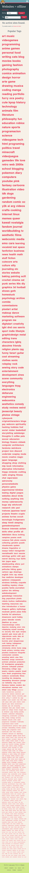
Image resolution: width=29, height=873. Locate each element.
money (5, 501)
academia (9, 757)
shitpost (10, 810)
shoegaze (12, 805)
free (3, 577)
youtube (7, 181)
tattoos (19, 739)
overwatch (19, 832)
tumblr (16, 724)
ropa (14, 742)
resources (14, 603)
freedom (21, 750)
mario (23, 702)
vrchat (15, 827)
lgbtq (18, 342)
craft (3, 643)
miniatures (14, 852)
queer (16, 218)
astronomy (7, 480)
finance (5, 528)
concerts (23, 789)
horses (16, 710)
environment (18, 704)
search (3, 760)
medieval (20, 760)
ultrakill (6, 810)
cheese (3, 842)
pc (7, 710)
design (6, 77)
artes (14, 720)
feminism (5, 659)
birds (20, 495)
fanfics (12, 794)
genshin (14, 542)
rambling (3, 838)
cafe (3, 702)
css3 (10, 842)
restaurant (23, 752)
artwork (20, 749)
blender (11, 619)
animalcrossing (11, 837)
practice (7, 805)
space (21, 247)
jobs (19, 850)
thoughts (6, 436)
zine (4, 606)
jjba (11, 789)
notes (23, 794)
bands (13, 750)
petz (3, 777)
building (23, 782)
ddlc (22, 853)
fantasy (7, 185)
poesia (21, 777)
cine (23, 627)
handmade (9, 807)
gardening (9, 197)
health (12, 254)
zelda (13, 832)
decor (14, 808)
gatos (13, 486)
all (22, 531)
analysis (21, 759)
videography (19, 714)
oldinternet (21, 818)
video (20, 189)
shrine (13, 648)
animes (5, 516)
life (17, 160)
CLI (16, 868)
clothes (6, 360)
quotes (9, 787)
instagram (16, 818)
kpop (12, 102)
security (8, 631)
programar (13, 730)
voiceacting (9, 790)
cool (4, 356)
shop (14, 462)
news (5, 254)
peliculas (6, 569)
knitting (21, 534)
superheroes (13, 797)
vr (20, 548)
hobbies (15, 427)
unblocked (11, 714)
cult (11, 843)
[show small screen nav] (27, 1)
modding (6, 585)
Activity (5, 10)
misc (18, 700)
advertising (12, 835)
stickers (12, 694)
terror (22, 765)
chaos (24, 812)
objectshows (7, 636)
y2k (4, 206)
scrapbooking (12, 770)
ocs (11, 98)
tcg (17, 850)
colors (11, 754)
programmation (22, 808)
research (6, 507)
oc (23, 202)
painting (15, 276)
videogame (9, 139)
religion (6, 349)
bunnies (5, 641)
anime (6, 48)
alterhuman (4, 784)
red (7, 847)
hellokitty (8, 683)
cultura (23, 742)
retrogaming (5, 716)
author (21, 747)
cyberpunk (7, 418)
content (13, 803)
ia (5, 815)
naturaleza (4, 850)
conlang (16, 800)
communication (21, 813)
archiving (23, 855)
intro (11, 574)
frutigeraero (19, 519)
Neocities (6, 865)
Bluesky (22, 865)
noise (22, 650)
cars (11, 243)
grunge (23, 680)
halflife (6, 853)
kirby (17, 757)
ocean (14, 622)
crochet (6, 280)
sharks (4, 696)
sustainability (14, 774)
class (22, 823)
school (6, 169)
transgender (20, 550)
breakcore (13, 652)
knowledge (14, 762)
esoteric (17, 795)
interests (14, 528)
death (9, 673)
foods (4, 650)
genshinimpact (11, 784)
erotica (11, 792)
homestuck (8, 294)
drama (22, 740)
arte (4, 81)
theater (9, 696)
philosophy (9, 119)
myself (13, 629)
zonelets (15, 655)
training (23, 820)
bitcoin (12, 737)
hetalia (21, 785)
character (13, 799)
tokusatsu (15, 855)
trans (14, 338)
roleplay (6, 363)
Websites (8, 6)
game (11, 81)
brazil (17, 764)
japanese (15, 510)
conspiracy (20, 762)
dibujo (24, 810)
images (21, 710)
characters (8, 342)
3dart (22, 790)
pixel (11, 641)
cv (12, 782)
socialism (8, 739)
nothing (6, 498)
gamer (24, 726)
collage (14, 669)
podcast (20, 666)
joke (7, 840)
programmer (5, 722)
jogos (8, 561)
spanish (5, 634)
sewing (6, 367)
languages (8, 385)
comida (6, 301)
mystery (14, 585)
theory (18, 797)
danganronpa (19, 641)
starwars (4, 706)
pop (9, 706)
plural (16, 759)
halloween (4, 759)
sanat (17, 808)
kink (12, 842)
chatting (7, 740)
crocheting (4, 782)
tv (22, 231)
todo (20, 820)
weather (8, 737)
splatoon (6, 580)
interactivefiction (17, 837)
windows (6, 582)
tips (25, 848)
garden (9, 782)
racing (11, 760)
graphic (18, 671)
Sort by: (4, 13)
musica (18, 86)
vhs (17, 750)
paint (11, 856)
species (14, 810)
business (19, 250)
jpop (25, 696)
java (7, 744)
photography (10, 69)
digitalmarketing (15, 769)
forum (23, 736)
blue (24, 673)
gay (4, 424)
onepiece (16, 792)
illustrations (6, 800)
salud (15, 737)
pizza (19, 611)
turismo (3, 770)
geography (19, 664)
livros (3, 698)
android (14, 698)
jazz (9, 704)
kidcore (9, 764)
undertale (6, 454)
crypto (22, 513)
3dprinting (20, 734)
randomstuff (16, 828)
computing (17, 706)
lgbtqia (15, 736)
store (10, 702)
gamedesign (7, 595)
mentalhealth (7, 553)
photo (16, 540)
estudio (21, 799)
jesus (7, 702)
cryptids (4, 790)
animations (6, 566)
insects (23, 728)
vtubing (16, 830)
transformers (10, 692)
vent (20, 687)
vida (3, 755)
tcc (18, 747)
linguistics (13, 548)
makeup (6, 312)
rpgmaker (22, 795)
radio (4, 474)
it (12, 436)
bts (11, 678)
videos (20, 206)
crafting (22, 471)
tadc (9, 845)
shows (6, 290)
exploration (20, 835)
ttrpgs (5, 471)
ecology (12, 718)
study (5, 407)
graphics (7, 287)
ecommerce (5, 694)
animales (4, 728)
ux (2, 800)
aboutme (7, 345)
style (17, 631)
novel (9, 700)
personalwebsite (10, 483)
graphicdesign (10, 334)
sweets (15, 813)
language (12, 459)
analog (15, 745)
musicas (19, 794)
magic (20, 456)
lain (3, 561)
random (7, 202)
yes (23, 739)
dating (15, 840)
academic (15, 790)
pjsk (10, 634)
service (8, 762)
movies (7, 61)
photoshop (7, 856)
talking (21, 787)
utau (17, 657)
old (12, 706)
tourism (16, 760)
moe (12, 818)
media (20, 239)
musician (3, 852)
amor (19, 627)
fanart (12, 353)
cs (8, 817)
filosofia (8, 823)
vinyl (20, 815)
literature (8, 115)
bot (2, 808)
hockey (10, 752)
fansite (8, 638)
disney (15, 817)
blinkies (19, 489)
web (12, 164)
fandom (7, 227)
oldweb (21, 442)
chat (4, 477)
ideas (3, 745)
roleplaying (6, 629)
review (17, 803)
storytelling (7, 433)
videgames (14, 850)
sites (15, 777)
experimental (8, 489)
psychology (8, 298)
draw (10, 708)
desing (14, 833)
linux (16, 214)
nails (18, 772)
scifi (23, 276)
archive (20, 298)
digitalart (7, 323)
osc (21, 603)
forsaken (13, 807)
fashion (18, 65)
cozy (9, 690)
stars (14, 638)
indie (12, 331)
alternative (7, 468)
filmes (22, 676)
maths (4, 692)
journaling (8, 269)
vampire (3, 805)
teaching (5, 603)
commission (15, 820)
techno (3, 739)
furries (13, 516)
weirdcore (16, 448)
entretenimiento (16, 843)
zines (21, 374)
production (21, 662)
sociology (16, 744)
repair (22, 840)
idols (21, 827)
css (15, 327)
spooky (6, 837)
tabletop (10, 742)
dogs (10, 193)
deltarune (7, 393)
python (5, 590)
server (9, 802)
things (14, 690)
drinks (11, 853)
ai (9, 206)
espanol (24, 835)
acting (8, 698)
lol (16, 645)
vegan (3, 837)
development (9, 374)
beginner (15, 848)
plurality (21, 712)
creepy (7, 718)
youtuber (8, 818)
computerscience (7, 726)
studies (21, 847)
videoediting (11, 728)
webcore (10, 424)
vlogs (25, 799)
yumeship (21, 716)
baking (6, 276)
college (11, 710)
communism (6, 655)
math (20, 254)
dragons (5, 609)
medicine (10, 577)
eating (7, 760)
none (4, 673)
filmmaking (6, 669)
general (11, 772)
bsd (16, 749)
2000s (19, 164)
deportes (5, 627)
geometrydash (7, 843)
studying (13, 627)
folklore (3, 795)
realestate (5, 708)
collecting (6, 542)
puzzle (22, 542)
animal (3, 812)
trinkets (18, 728)
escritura (10, 803)
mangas (4, 749)
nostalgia (17, 222)
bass (17, 833)
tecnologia (7, 519)
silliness (14, 847)
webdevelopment (9, 593)
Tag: (3, 17)
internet (7, 214)
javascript (7, 411)
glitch (17, 787)
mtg (19, 802)
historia (14, 696)
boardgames (9, 664)
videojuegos (10, 156)
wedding (4, 762)
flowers (13, 442)
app (11, 572)
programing (16, 144)
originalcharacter (9, 820)
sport (5, 331)
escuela (10, 720)
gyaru (19, 569)
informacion (7, 813)
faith (23, 848)
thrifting (12, 755)
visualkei (16, 835)
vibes (3, 815)
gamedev (8, 160)
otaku (15, 772)
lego (8, 730)
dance (15, 312)
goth (13, 290)
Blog (19, 868)
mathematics (21, 601)
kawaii (6, 222)
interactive (17, 595)
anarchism (18, 692)
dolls (4, 531)
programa (9, 767)
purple (14, 752)
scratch (14, 700)
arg (13, 206)
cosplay (16, 454)
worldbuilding (11, 231)
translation (13, 722)
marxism (6, 833)
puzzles (5, 587)
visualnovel (4, 750)
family (11, 587)
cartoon (5, 572)
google (11, 828)
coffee (17, 436)
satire (12, 822)
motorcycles (4, 847)
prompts (3, 855)
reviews (13, 407)
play (22, 802)
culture (6, 265)
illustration (9, 189)
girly (14, 708)
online (17, 625)
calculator (20, 822)
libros (14, 534)
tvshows (6, 510)
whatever (6, 712)
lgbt (4, 327)
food (18, 52)
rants (12, 775)
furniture (13, 787)
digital (13, 492)
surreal (19, 774)
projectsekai (15, 856)
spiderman (4, 802)
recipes (23, 631)
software (19, 316)
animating (17, 825)
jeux (25, 840)
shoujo (16, 812)
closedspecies (16, 785)
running (17, 650)
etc (16, 269)
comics (7, 73)
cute (5, 102)
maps (7, 745)
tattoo (20, 784)
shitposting (17, 775)
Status (9, 870)
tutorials (13, 795)
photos (6, 414)
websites (6, 495)
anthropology (15, 767)
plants (15, 349)
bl (22, 634)
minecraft (8, 152)
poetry (19, 98)
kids (20, 800)
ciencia (21, 845)
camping (10, 808)
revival (15, 822)
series (12, 283)
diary (18, 173)
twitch (12, 657)
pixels (18, 598)
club (11, 852)
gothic (13, 556)
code (21, 367)
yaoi (18, 507)
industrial (18, 823)
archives (4, 797)
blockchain (22, 807)
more (13, 830)
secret (12, 855)
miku (14, 732)
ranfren (3, 856)
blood (14, 823)
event (19, 730)
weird (22, 407)
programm (4, 840)
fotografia (21, 652)
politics (7, 148)
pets (23, 436)
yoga (11, 712)
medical (12, 740)
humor (22, 606)
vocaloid (7, 247)
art (4, 36)
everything (8, 382)
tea (19, 698)
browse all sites (17, 26)
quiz (3, 813)
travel (16, 148)
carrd (14, 617)
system (17, 545)
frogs (9, 774)
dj (2, 712)
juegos (20, 492)
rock (14, 363)
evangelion (8, 830)
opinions (22, 852)
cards (20, 792)
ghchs (13, 611)
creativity (18, 323)
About (6, 868)
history (21, 102)
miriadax (16, 838)
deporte (4, 704)
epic (25, 737)
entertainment (10, 371)
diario (8, 848)
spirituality (21, 424)
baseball (4, 720)
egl (24, 759)
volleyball (12, 666)
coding (6, 90)
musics (11, 813)
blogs (23, 421)
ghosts (18, 789)
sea (22, 856)
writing (6, 57)
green (3, 737)
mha (20, 830)
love (22, 160)
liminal (3, 785)
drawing (7, 86)
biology (5, 442)
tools (19, 683)
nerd (10, 732)
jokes (9, 855)
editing (6, 338)
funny (5, 353)
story (14, 367)
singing (11, 474)
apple (23, 815)
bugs (4, 504)
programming (11, 44)
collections (12, 838)
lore (12, 451)
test (15, 247)
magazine (20, 779)
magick (3, 843)
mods (24, 784)
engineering (9, 396)
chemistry (20, 696)
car (3, 683)
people (16, 740)
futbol (11, 550)
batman (16, 802)
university (4, 787)
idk (4, 193)
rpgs (19, 669)
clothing (22, 462)
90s (19, 283)
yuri (22, 564)
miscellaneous (9, 850)
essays (5, 550)
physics (6, 486)
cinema (16, 280)
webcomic (8, 239)
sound (3, 744)
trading (4, 730)
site (13, 507)
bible (9, 759)
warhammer (13, 845)
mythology (21, 609)
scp (24, 827)
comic (17, 202)
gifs (19, 634)
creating (8, 789)
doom (12, 724)
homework (7, 777)
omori (4, 690)
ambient (22, 769)
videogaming (17, 765)
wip (9, 504)
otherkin (22, 754)
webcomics (8, 400)
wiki (19, 556)
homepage (7, 755)
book (9, 465)
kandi (19, 736)
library (17, 770)
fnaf (21, 427)
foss (19, 790)
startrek (17, 807)
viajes (3, 827)
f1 (11, 698)
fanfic (23, 558)
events (23, 540)
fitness (19, 474)
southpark (9, 736)
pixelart (6, 309)
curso (12, 777)
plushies (5, 652)
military (9, 822)
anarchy (8, 795)
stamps (15, 566)
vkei (13, 631)
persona (15, 726)
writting (15, 754)
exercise (20, 833)
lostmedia (21, 812)
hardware (5, 734)
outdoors (5, 676)
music (11, 36)
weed (3, 736)
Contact (19, 870)
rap (15, 574)
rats (7, 770)
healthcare (4, 754)
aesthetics (8, 404)
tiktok (3, 740)
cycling (3, 789)
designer (10, 847)
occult (20, 516)
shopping (6, 462)
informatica (17, 465)
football (21, 287)
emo (5, 243)
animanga (14, 747)
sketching (22, 744)
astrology (6, 556)
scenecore (19, 659)
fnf (10, 614)
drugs (17, 784)
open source (12, 865)
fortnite (5, 614)
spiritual (15, 842)
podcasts (9, 749)
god (23, 694)
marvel (5, 558)
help (3, 718)
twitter (8, 835)
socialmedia (14, 676)
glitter (21, 810)
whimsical (3, 832)
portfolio (18, 94)
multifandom (21, 838)
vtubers (18, 708)
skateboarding (8, 564)
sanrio (21, 327)
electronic (18, 694)
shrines (24, 792)
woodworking (15, 853)
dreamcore (6, 617)
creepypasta (15, 580)
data (19, 636)
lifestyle (20, 331)
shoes (22, 755)
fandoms (6, 448)
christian (4, 765)
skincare (10, 734)
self (8, 853)
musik (7, 845)
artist (15, 309)
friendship (4, 764)
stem (7, 832)
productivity (4, 848)
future (12, 827)
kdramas (4, 780)
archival (19, 855)
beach (16, 832)
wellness (24, 774)
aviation (9, 775)
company (4, 807)
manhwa (15, 687)
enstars (24, 767)
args (22, 698)
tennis (3, 769)
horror (16, 77)
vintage (15, 414)
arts (15, 261)
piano (4, 619)
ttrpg (17, 385)
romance (5, 540)
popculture (11, 598)
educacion (14, 439)
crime (6, 827)
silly (13, 265)
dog (3, 598)
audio (14, 636)
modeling (20, 745)
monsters (18, 742)
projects (6, 513)
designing (17, 678)
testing (5, 492)
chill (19, 754)
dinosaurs (15, 680)
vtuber (12, 430)
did (18, 777)
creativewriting (10, 815)
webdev (4, 700)
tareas (25, 856)
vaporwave (12, 477)
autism (22, 528)
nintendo (13, 471)
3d (14, 287)
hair (20, 767)
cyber (19, 720)
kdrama (11, 745)
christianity (6, 648)
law (18, 638)
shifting (18, 847)
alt (23, 636)
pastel (4, 710)
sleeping (18, 522)
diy (23, 283)
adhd (25, 818)
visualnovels (7, 545)
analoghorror (9, 785)
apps (14, 561)
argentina (19, 852)
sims (11, 823)
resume (22, 553)
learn (14, 757)
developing (19, 848)
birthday (14, 582)
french (22, 797)
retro (5, 164)
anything (14, 498)
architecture (18, 445)
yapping (4, 767)
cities (20, 853)
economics (4, 747)
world (9, 747)
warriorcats (5, 732)
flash (20, 726)
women (21, 770)
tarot (16, 553)
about (14, 495)
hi (19, 740)
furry (5, 98)
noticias (11, 817)
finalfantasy (22, 843)
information (18, 468)
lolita (24, 700)
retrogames (23, 772)
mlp (4, 465)
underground (16, 815)
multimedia (20, 722)
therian (19, 732)
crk (25, 805)
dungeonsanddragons (21, 842)
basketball (21, 430)
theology (4, 775)
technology (9, 106)
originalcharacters (11, 421)
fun (20, 119)
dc (15, 734)
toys (18, 558)
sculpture (21, 757)
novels (18, 619)
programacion (11, 131)
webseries (8, 769)
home (19, 648)
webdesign (19, 433)
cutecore (7, 261)
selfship (12, 800)
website (15, 272)
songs (12, 659)
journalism (19, 587)
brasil (24, 671)
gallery (13, 609)
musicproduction (6, 794)
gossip (22, 837)
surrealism (14, 739)
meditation (20, 817)
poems (13, 537)
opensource (5, 742)
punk (5, 283)
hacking (6, 427)
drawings (17, 572)
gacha (15, 779)
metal (22, 334)
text (8, 765)
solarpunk (4, 818)
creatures (7, 838)
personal (8, 52)
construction (13, 716)
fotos (22, 830)
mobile (3, 792)
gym (23, 556)
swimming (20, 737)
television (6, 534)
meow (15, 634)
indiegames (16, 643)
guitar (20, 353)
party (19, 827)
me (14, 320)
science (7, 135)
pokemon (8, 173)
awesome (20, 690)
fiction (11, 258)
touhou (11, 601)
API (23, 868)
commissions (9, 305)
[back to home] (2, 2)
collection (5, 714)
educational (6, 687)
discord (18, 451)
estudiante (4, 774)
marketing (8, 316)
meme (20, 574)
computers (9, 177)
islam (24, 833)
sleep (4, 522)
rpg (22, 349)
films (18, 235)
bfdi (13, 645)
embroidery (10, 833)
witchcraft (17, 504)
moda (23, 454)
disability (4, 830)
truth (8, 797)
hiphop (9, 643)
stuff (4, 258)
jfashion (5, 622)
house (10, 832)
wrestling (5, 657)
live (9, 799)
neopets (3, 845)
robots (5, 601)
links (24, 611)
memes (7, 218)
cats (15, 57)
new (9, 827)
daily (18, 810)
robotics (11, 671)
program (7, 320)
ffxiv (21, 657)
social (5, 430)
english (5, 574)
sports (15, 127)
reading (7, 94)
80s (21, 700)
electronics (8, 389)
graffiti (22, 775)
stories (6, 272)
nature (6, 127)
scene (5, 378)
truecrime (11, 744)
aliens (17, 564)
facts (3, 833)
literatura (5, 685)
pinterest (12, 662)
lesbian (12, 685)
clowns (19, 702)
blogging (18, 169)
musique (4, 823)
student (19, 685)
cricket (12, 759)
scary (13, 764)
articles (22, 805)
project (5, 451)
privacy (10, 650)
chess (20, 585)
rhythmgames (5, 817)
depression (10, 779)
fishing (18, 752)
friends (17, 345)
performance (4, 803)
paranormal (6, 645)
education (8, 123)
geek (7, 812)
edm (13, 749)
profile (17, 531)
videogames (10, 40)
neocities (10, 812)
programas (4, 752)
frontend (17, 845)
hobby (20, 617)
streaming (13, 356)
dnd (9, 327)
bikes (3, 810)
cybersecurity (16, 501)
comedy (19, 404)
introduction (11, 606)
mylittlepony (5, 799)
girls (14, 702)
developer (19, 577)
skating (16, 712)
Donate (11, 868)
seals (17, 799)
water (19, 780)
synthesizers (4, 825)
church (3, 820)
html (5, 144)
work (19, 537)
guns (13, 802)
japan (4, 459)
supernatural (5, 724)
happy (8, 852)
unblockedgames (5, 828)
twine (12, 704)
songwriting (4, 822)
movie (5, 456)
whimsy (16, 590)
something (18, 840)
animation (19, 73)
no (3, 631)
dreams (5, 548)
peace (3, 853)
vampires (6, 537)
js (8, 754)
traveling (20, 629)
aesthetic (8, 235)
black (23, 832)
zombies (11, 848)
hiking (13, 569)
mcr (25, 710)
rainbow (6, 842)
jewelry (4, 671)
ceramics (15, 780)
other (10, 531)
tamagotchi (11, 840)
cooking (16, 210)
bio (10, 590)
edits (6, 855)
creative (12, 456)
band (23, 510)
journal (17, 227)
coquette (22, 582)
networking (4, 779)
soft (15, 794)
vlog (14, 683)
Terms (14, 870)
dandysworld (17, 805)
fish (11, 540)
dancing (12, 558)
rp (11, 622)
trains (22, 708)
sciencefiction (5, 772)
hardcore (17, 755)
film (15, 110)
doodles (5, 808)
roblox (20, 123)
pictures (5, 666)
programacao (22, 764)
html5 (11, 522)
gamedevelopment (11, 525)
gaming (7, 65)
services (18, 718)
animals (7, 110)
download (19, 856)
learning (20, 243)
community (16, 378)
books (16, 61)
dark (3, 638)
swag (24, 648)
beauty (18, 411)
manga (16, 90)
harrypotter (9, 780)
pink (16, 181)
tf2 (3, 664)
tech (20, 139)
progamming (16, 673)
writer (14, 789)
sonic (14, 360)
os (13, 812)
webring (22, 850)
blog (21, 57)
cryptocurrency (11, 825)
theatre (14, 513)
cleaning (4, 757)
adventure (16, 614)
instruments (4, 835)
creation (12, 765)
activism (5, 662)
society (7, 792)
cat (22, 280)
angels (10, 750)
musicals (6, 611)
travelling (5, 678)
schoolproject (17, 782)
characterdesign (8, 625)
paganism (21, 828)
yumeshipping (22, 825)
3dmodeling (6, 680)
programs (22, 803)
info (22, 498)
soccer (5, 439)
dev (24, 685)
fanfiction (7, 250)
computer (6, 445)
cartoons (19, 185)
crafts (6, 210)
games (15, 48)
